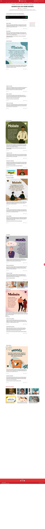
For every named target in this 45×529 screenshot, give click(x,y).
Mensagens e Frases (19, 4)
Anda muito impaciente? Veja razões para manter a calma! (13, 380)
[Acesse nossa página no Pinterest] (22, 480)
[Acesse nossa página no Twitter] (20, 480)
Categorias (13, 4)
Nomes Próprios (26, 4)
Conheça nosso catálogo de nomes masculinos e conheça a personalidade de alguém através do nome (16, 36)
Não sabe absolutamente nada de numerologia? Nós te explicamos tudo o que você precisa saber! (16, 148)
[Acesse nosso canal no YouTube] (24, 480)
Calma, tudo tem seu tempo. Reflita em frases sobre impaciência (14, 165)
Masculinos (31, 4)
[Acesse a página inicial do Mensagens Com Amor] (22, 1)
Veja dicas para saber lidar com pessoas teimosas (12, 98)
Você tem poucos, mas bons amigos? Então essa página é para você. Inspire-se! (16, 331)
